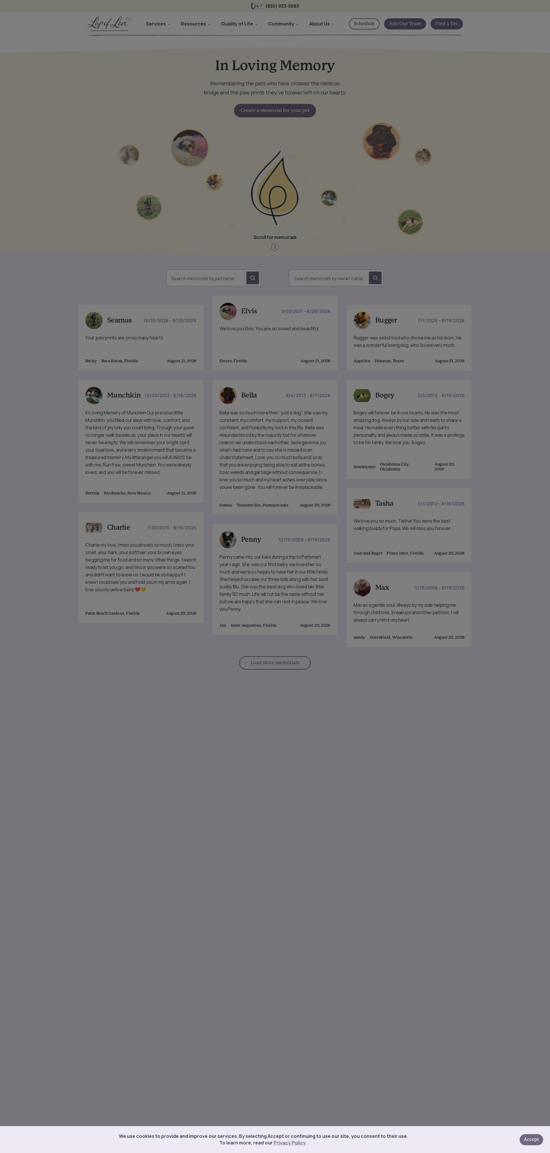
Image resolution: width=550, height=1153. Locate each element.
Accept (531, 1139)
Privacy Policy (289, 1143)
